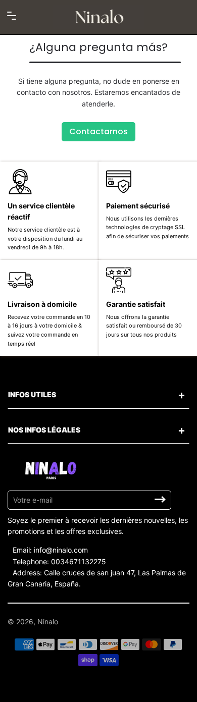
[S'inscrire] (160, 499)
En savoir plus (108, 690)
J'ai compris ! (156, 690)
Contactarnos (98, 131)
